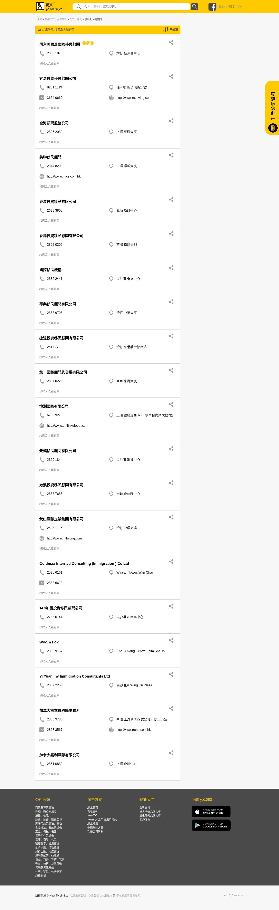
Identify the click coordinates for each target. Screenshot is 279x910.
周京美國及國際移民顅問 (59, 44)
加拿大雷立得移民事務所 (59, 710)
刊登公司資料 (95, 831)
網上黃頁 (92, 807)
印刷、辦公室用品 (46, 811)
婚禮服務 (40, 875)
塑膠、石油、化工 (46, 839)
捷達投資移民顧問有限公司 (61, 338)
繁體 (231, 6)
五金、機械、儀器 (46, 831)
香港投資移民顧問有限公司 (61, 236)
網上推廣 (92, 823)
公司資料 (145, 807)
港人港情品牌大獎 (150, 811)
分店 (88, 43)
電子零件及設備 (44, 835)
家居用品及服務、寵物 (48, 823)
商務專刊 (92, 811)
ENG (222, 6)
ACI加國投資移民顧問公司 (61, 608)
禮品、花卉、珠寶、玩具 (50, 859)
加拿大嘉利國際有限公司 (59, 755)
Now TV (92, 815)
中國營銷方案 (95, 827)
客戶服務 (145, 819)
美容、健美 (76, 19)
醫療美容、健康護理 (56, 19)
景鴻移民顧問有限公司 (57, 451)
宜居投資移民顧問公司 (57, 78)
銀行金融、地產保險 (47, 851)
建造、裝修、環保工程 (48, 819)
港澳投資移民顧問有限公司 (61, 485)
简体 (240, 6)
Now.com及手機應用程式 (102, 819)
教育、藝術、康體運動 (48, 863)
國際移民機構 (50, 270)
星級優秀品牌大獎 (150, 815)
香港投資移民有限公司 (57, 202)
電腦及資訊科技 (44, 867)
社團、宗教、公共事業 (48, 871)
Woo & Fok (49, 642)
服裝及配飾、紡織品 (47, 855)
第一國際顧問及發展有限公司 (63, 372)
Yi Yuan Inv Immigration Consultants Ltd (74, 676)
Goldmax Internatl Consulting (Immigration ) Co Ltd (84, 564)
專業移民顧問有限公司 (57, 304)
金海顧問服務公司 (54, 123)
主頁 (39, 19)
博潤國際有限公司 (54, 406)
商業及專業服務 (44, 807)
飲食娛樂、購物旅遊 (47, 847)
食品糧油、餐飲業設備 (48, 827)
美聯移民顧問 (50, 157)
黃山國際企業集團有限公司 (61, 519)
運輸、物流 (42, 815)
